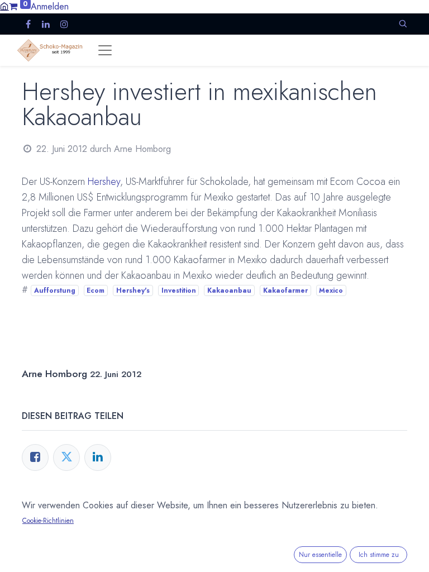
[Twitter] (66, 457)
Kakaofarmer (285, 290)
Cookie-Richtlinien (48, 521)
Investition (178, 290)
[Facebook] (35, 457)
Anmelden (50, 6)
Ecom (95, 290)
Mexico (331, 290)
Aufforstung (54, 290)
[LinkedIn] (97, 457)
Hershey (104, 181)
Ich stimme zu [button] (379, 555)
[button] (402, 23)
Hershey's (133, 290)
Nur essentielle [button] (320, 555)
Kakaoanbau (229, 290)
